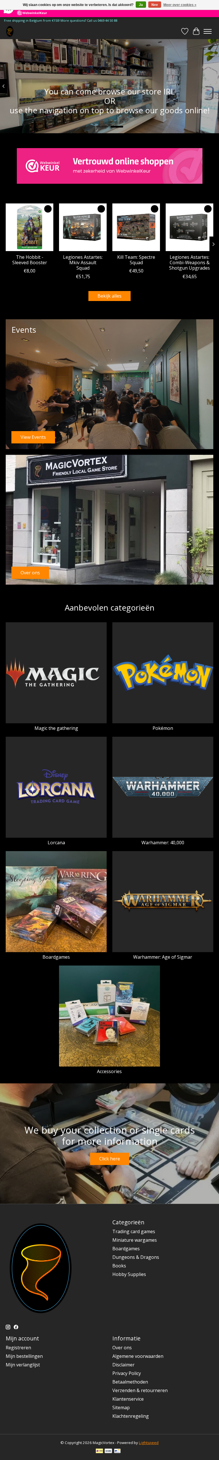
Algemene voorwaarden (137, 1356)
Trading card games (133, 1231)
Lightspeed (149, 1442)
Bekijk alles (109, 296)
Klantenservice (128, 1399)
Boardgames (56, 957)
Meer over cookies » (179, 5)
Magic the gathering (56, 728)
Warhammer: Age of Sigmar (162, 957)
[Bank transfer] (108, 1451)
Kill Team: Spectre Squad (136, 260)
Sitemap (121, 1407)
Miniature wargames (134, 1240)
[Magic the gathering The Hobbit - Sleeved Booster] (29, 227)
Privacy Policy (126, 1373)
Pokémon (163, 728)
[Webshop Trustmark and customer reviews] (109, 166)
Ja (141, 5)
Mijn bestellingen (24, 1356)
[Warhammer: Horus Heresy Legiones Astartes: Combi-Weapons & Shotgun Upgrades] (189, 227)
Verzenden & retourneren (140, 1390)
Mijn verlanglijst (23, 1365)
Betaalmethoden (130, 1382)
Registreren (18, 1347)
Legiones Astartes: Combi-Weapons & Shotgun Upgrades (189, 262)
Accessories (109, 1071)
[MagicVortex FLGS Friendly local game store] (10, 31)
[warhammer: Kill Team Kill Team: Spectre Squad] (136, 227)
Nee (154, 5)
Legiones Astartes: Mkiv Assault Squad (83, 262)
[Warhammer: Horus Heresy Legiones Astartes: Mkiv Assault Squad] (83, 227)
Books (119, 1266)
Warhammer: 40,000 (162, 842)
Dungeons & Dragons (135, 1257)
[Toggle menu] (207, 31)
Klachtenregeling (130, 1416)
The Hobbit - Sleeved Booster (29, 260)
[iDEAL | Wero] (99, 1451)
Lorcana (56, 842)
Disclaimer (123, 1365)
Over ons (122, 1347)
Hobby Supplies (129, 1274)
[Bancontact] (117, 1451)
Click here (109, 1159)
